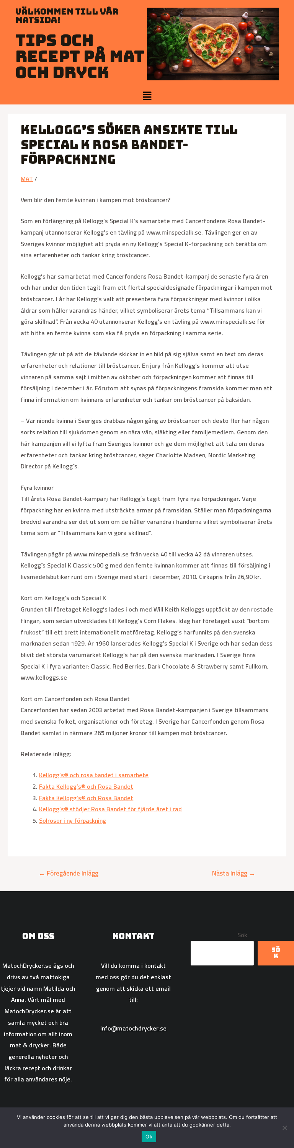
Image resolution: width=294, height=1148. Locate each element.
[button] (147, 96)
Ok (148, 1136)
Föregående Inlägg (68, 873)
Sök (242, 935)
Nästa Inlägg (233, 873)
